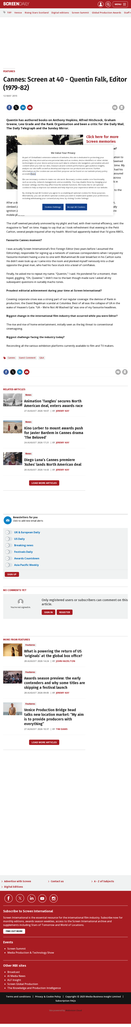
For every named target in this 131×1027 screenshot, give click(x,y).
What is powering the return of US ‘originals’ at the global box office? (53, 653)
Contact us (57, 881)
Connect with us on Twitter (20, 898)
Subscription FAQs (65, 1000)
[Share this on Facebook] (9, 107)
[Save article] (122, 107)
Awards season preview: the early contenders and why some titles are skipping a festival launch (54, 683)
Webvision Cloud (74, 1010)
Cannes (11, 357)
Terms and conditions (18, 996)
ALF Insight (14, 980)
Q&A (41, 357)
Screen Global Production (22, 984)
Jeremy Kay (62, 410)
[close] (124, 100)
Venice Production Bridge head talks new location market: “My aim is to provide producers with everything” (54, 717)
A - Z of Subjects (104, 881)
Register (64, 612)
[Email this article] (30, 107)
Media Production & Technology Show (30, 952)
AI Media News (16, 976)
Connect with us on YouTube (42, 898)
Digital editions (60, 12)
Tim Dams (62, 729)
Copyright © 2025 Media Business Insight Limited (93, 996)
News (28, 395)
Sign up (11, 574)
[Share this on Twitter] (16, 107)
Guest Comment (27, 357)
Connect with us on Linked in (31, 898)
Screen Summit (80, 12)
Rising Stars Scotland (37, 12)
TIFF (9, 12)
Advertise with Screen (17, 881)
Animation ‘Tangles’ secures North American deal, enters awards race (53, 403)
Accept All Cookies (76, 207)
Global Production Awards (106, 12)
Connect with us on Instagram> (54, 898)
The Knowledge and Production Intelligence (34, 988)
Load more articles (44, 482)
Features (9, 71)
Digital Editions (13, 886)
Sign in (80, 100)
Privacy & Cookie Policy (48, 996)
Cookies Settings (53, 207)
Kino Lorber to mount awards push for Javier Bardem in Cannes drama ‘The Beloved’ (53, 433)
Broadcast (13, 972)
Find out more (14, 931)
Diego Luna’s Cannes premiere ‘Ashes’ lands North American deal (52, 462)
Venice (18, 12)
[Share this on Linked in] (23, 107)
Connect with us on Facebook (8, 898)
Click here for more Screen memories (102, 139)
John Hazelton (65, 661)
